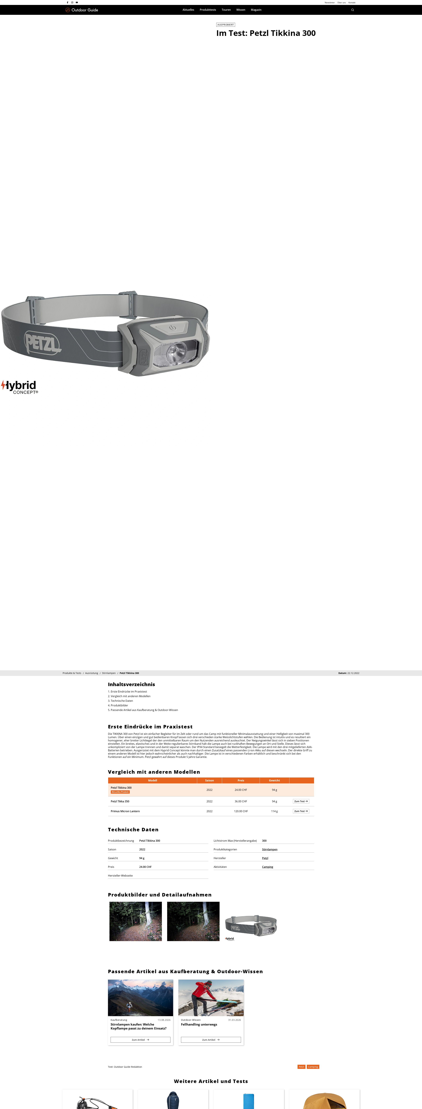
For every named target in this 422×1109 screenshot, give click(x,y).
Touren (226, 10)
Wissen (240, 10)
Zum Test (299, 801)
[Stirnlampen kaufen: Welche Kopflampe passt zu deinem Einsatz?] (140, 998)
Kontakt (351, 2)
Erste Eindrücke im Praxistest (129, 691)
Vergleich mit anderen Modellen (131, 696)
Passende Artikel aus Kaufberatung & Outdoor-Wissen (144, 710)
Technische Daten (122, 700)
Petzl (265, 858)
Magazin (256, 10)
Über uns (341, 2)
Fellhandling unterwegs (199, 1024)
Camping (267, 867)
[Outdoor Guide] (81, 10)
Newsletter (330, 2)
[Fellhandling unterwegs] (210, 998)
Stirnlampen (269, 849)
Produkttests (208, 10)
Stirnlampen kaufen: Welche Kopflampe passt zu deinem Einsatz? (138, 1026)
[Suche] (352, 10)
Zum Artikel (139, 1039)
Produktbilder (119, 705)
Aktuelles (188, 10)
